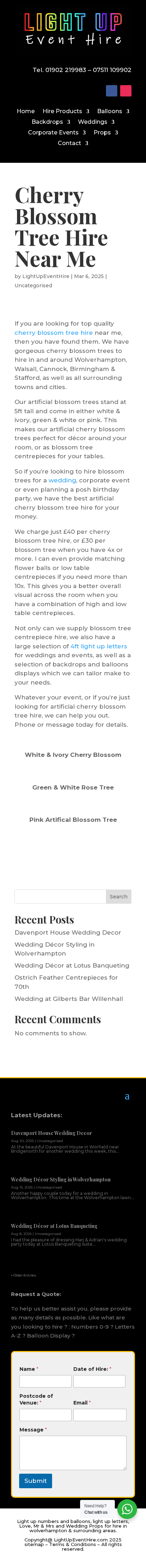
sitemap (34, 1544)
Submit (35, 1480)
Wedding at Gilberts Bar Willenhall (69, 998)
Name (28, 1369)
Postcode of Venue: (36, 1399)
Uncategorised (33, 285)
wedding (62, 480)
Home (26, 112)
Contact (69, 143)
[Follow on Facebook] (111, 90)
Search (119, 896)
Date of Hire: (92, 1369)
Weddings (92, 122)
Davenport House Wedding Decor (68, 932)
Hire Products (62, 112)
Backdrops (47, 122)
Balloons (109, 112)
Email (82, 1403)
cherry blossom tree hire (54, 332)
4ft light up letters (99, 646)
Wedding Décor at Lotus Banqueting (72, 965)
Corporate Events (53, 133)
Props (102, 133)
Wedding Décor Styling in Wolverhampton (61, 1179)
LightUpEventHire (45, 276)
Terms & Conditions (72, 1544)
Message (33, 1430)
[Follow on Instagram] (125, 90)
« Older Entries (23, 1275)
